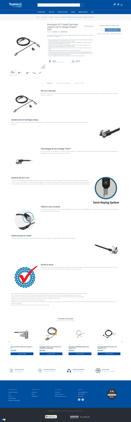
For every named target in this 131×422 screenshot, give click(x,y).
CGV (9, 394)
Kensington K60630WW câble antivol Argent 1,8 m (79, 347)
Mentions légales (12, 398)
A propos (10, 396)
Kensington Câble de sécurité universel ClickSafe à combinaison (50, 347)
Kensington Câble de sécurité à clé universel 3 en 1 (107, 347)
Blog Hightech (35, 396)
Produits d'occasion (59, 394)
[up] (97, 30)
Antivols (12, 344)
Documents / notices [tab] (79, 83)
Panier (33, 394)
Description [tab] (49, 83)
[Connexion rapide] (121, 5)
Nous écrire (80, 396)
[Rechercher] (82, 5)
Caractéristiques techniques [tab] (63, 83)
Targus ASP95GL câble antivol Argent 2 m (21, 347)
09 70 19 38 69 (81, 394)
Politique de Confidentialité (14, 400)
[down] (103, 30)
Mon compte (34, 392)
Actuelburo (80, 411)
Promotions (57, 392)
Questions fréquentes (13, 392)
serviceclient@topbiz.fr (83, 392)
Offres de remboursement (60, 396)
